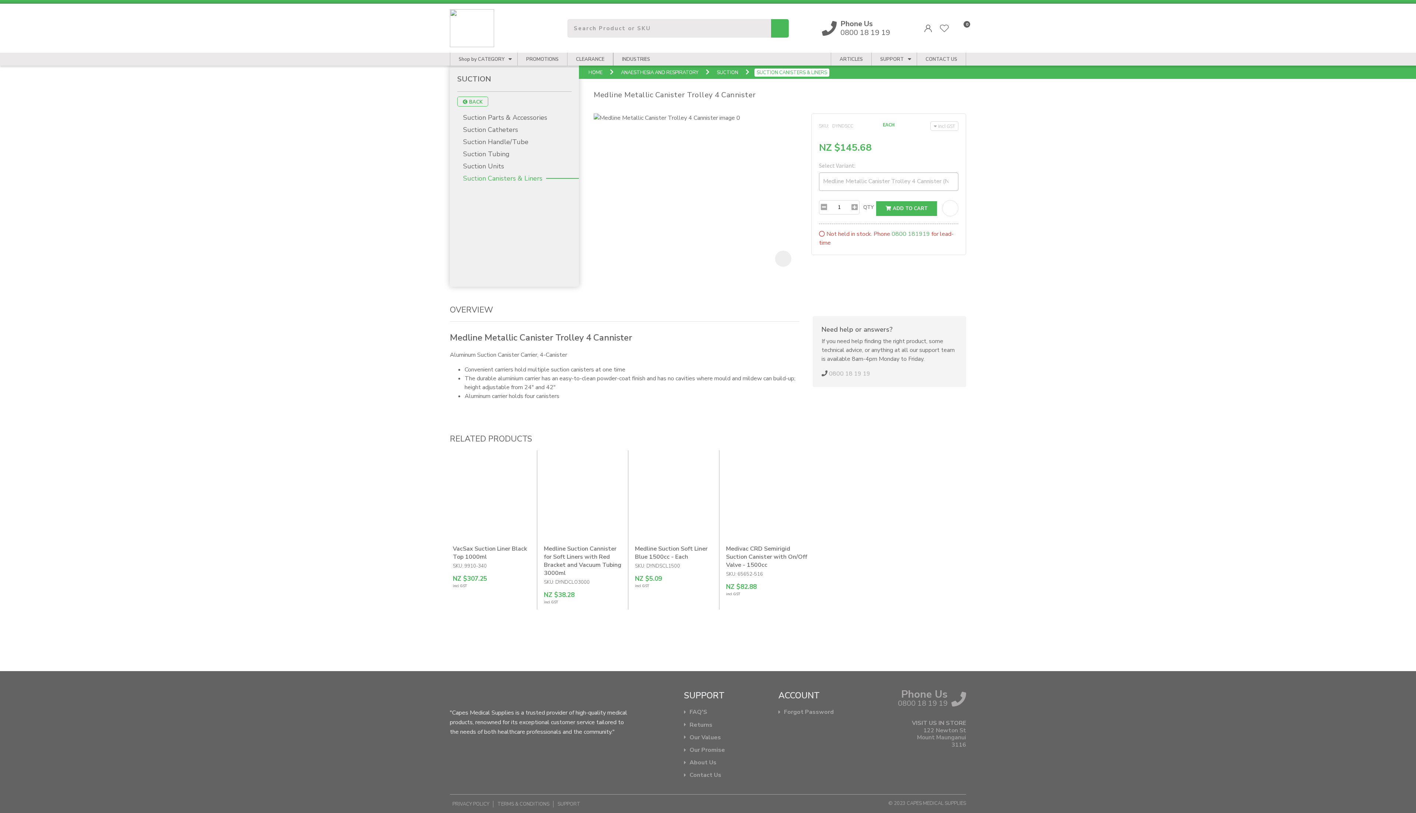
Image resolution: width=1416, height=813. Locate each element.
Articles (851, 59)
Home (596, 72)
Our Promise (707, 750)
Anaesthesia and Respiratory (659, 72)
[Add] (854, 207)
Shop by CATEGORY (481, 59)
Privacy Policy (470, 804)
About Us (703, 762)
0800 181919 (911, 234)
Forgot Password (809, 712)
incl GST (946, 126)
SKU (823, 125)
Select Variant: (837, 165)
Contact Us (705, 775)
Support (892, 59)
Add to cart (909, 208)
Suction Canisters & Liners (792, 72)
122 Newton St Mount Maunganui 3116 (941, 738)
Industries (636, 59)
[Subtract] (824, 207)
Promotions (542, 59)
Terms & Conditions (523, 804)
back (475, 102)
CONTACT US (941, 59)
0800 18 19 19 (865, 28)
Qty (868, 207)
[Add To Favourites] (950, 208)
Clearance (590, 59)
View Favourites (944, 28)
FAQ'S (698, 712)
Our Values (705, 737)
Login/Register (928, 28)
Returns (701, 725)
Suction (727, 72)
